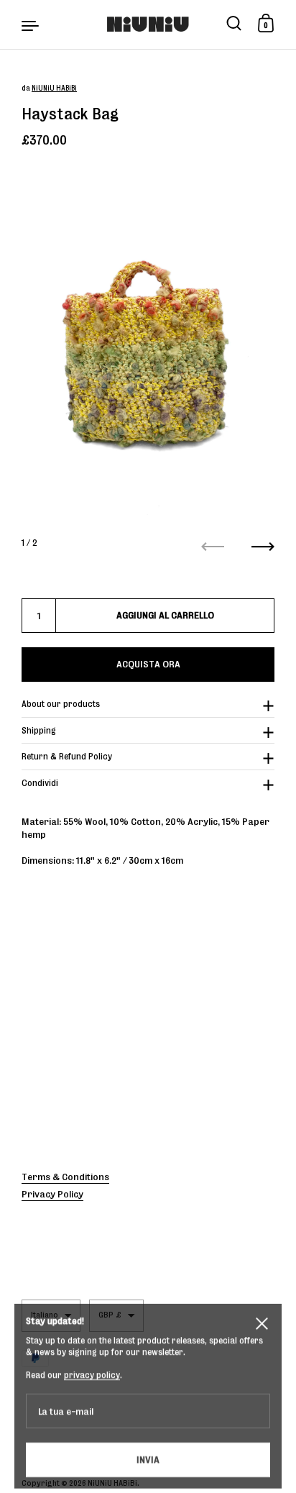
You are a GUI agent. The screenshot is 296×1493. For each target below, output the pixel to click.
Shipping (39, 730)
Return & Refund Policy (67, 756)
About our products (61, 703)
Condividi (40, 782)
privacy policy (92, 1364)
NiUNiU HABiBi (54, 88)
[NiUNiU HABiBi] (147, 24)
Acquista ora (148, 664)
